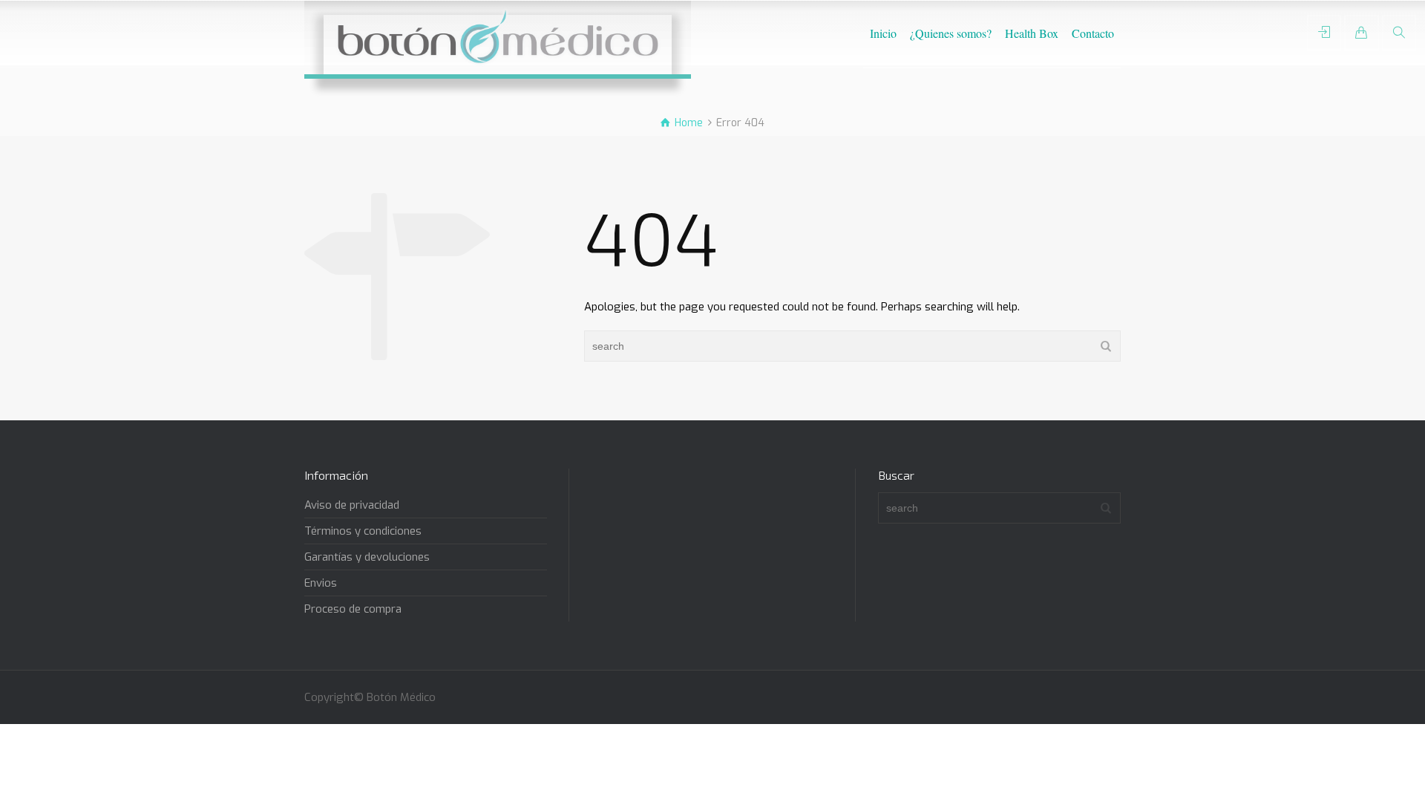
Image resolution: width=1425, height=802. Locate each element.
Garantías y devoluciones (367, 557)
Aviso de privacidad (351, 505)
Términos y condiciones (363, 531)
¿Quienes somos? (951, 33)
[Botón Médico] (497, 37)
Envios (320, 583)
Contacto (1093, 33)
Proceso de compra (353, 609)
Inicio (883, 33)
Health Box (1031, 33)
